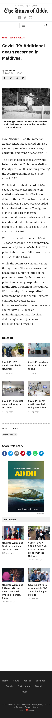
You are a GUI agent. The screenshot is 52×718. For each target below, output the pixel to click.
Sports (9, 686)
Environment (24, 686)
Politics (27, 680)
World (38, 686)
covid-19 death (17, 38)
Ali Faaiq (10, 70)
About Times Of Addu (11, 705)
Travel (24, 691)
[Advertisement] (26, 639)
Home (5, 680)
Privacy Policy (37, 705)
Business (40, 680)
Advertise (26, 705)
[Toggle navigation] (23, 25)
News (4, 38)
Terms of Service (31, 707)
